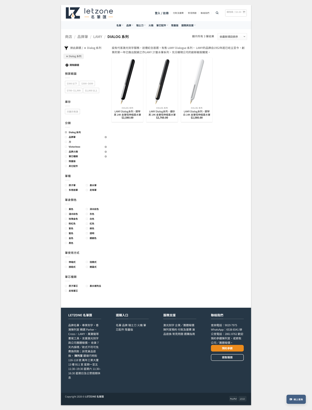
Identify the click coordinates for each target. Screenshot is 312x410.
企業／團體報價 (184, 325)
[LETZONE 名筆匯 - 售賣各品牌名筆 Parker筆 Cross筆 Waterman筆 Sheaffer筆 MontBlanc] (89, 13)
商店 (68, 36)
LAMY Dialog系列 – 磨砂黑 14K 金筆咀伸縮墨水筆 (162, 113)
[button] (162, 13)
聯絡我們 (205, 12)
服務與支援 (187, 25)
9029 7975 (231, 325)
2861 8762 (231, 334)
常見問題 (192, 12)
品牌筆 (82, 36)
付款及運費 (178, 12)
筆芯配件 (161, 25)
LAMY (97, 36)
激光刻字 (168, 325)
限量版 (174, 25)
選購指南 (189, 334)
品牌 (128, 25)
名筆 (118, 25)
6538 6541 (232, 329)
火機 (151, 25)
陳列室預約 (170, 329)
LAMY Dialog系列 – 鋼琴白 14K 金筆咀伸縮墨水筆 (196, 113)
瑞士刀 (139, 25)
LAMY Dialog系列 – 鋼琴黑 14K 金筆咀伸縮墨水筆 (127, 113)
